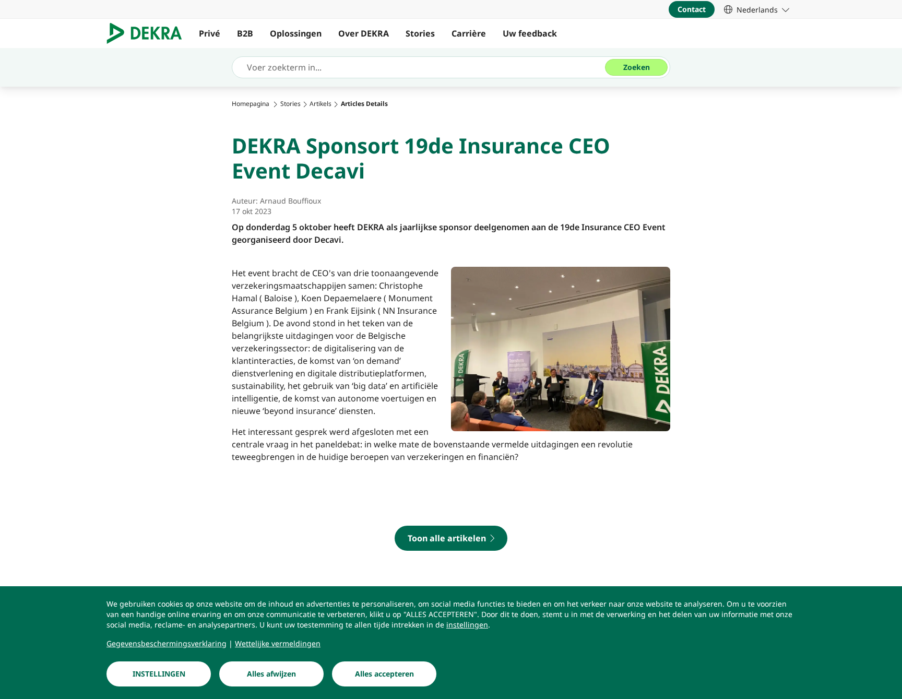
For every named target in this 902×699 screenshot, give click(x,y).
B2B (245, 33)
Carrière (469, 33)
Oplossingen (296, 33)
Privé (209, 33)
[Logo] (148, 33)
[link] (757, 9)
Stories (420, 33)
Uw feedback (530, 33)
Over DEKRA (363, 33)
